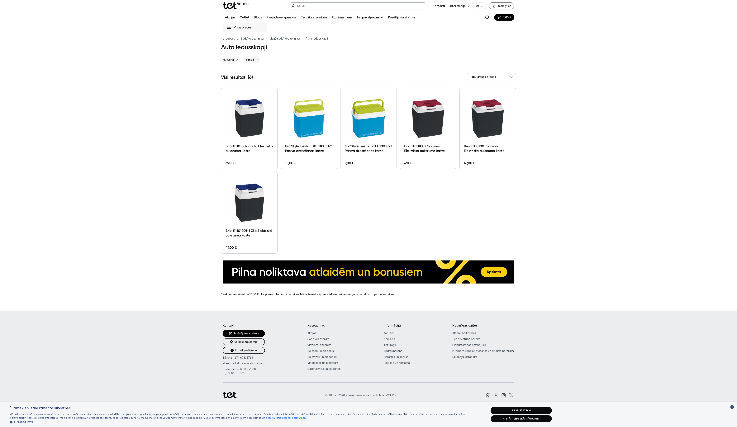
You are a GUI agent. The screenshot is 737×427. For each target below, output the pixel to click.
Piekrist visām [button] (521, 410)
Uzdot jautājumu (246, 350)
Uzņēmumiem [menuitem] (342, 17)
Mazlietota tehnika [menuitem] (319, 345)
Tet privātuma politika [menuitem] (466, 339)
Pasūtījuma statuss (401, 17)
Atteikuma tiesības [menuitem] (464, 333)
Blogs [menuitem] (258, 17)
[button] (479, 5)
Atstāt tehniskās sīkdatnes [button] (521, 418)
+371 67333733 (243, 357)
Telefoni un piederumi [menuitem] (321, 350)
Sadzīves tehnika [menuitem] (318, 339)
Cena (230, 59)
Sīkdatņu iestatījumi (464, 356)
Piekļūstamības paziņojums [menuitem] (469, 345)
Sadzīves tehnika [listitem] (252, 38)
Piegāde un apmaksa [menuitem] (281, 17)
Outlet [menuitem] (244, 17)
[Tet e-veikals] (236, 5)
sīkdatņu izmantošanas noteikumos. (286, 417)
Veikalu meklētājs (246, 341)
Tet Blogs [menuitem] (390, 345)
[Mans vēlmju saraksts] (487, 17)
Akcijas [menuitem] (230, 17)
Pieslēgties (504, 5)
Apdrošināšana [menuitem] (393, 350)
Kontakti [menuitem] (439, 6)
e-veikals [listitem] (229, 38)
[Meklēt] (293, 6)
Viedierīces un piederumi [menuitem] (323, 362)
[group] (459, 5)
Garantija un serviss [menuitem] (396, 356)
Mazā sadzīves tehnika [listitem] (284, 38)
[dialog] (368, 414)
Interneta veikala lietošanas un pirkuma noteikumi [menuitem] (483, 350)
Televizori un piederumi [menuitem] (322, 356)
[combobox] (491, 77)
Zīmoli (249, 59)
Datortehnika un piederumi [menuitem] (324, 368)
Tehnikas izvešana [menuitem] (314, 17)
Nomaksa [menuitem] (389, 339)
